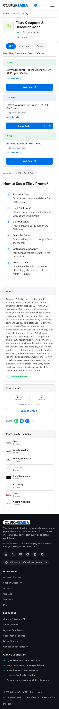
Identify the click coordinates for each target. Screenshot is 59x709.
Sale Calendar (10, 624)
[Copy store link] (33, 421)
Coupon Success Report (15, 647)
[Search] (43, 5)
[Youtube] (20, 554)
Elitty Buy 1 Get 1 (26, 173)
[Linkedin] (35, 554)
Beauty (16, 13)
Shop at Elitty (28, 411)
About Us (8, 588)
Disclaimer (8, 704)
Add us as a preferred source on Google (28, 562)
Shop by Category (12, 583)
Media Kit (8, 599)
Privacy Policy (48, 697)
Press (6, 605)
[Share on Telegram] (22, 421)
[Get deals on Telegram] (36, 5)
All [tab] (11, 46)
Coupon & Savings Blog (15, 619)
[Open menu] (52, 5)
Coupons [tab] (24, 46)
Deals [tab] (41, 46)
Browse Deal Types (13, 630)
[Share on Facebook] (27, 421)
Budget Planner (11, 641)
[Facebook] (27, 554)
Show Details (12, 78)
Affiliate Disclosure (12, 697)
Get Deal (27, 87)
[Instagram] (6, 554)
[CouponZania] (29, 522)
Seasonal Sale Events (14, 636)
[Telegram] (42, 554)
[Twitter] (13, 554)
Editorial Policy (32, 697)
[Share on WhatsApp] (16, 421)
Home (6, 13)
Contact (7, 594)
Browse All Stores (12, 577)
